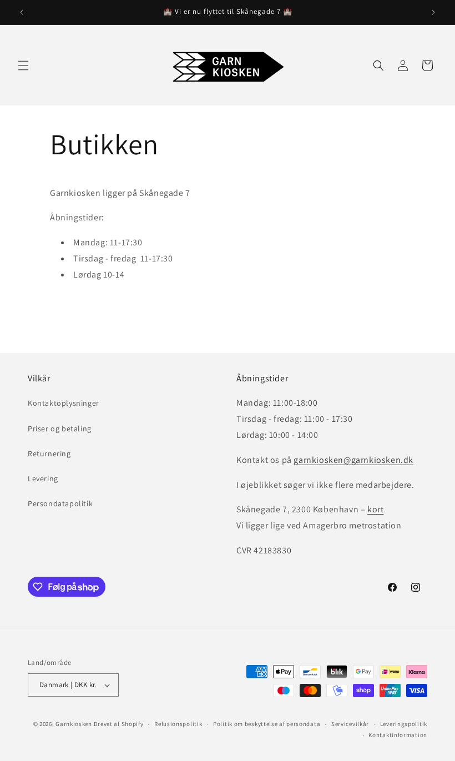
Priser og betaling (60, 429)
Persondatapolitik (60, 503)
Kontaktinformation (397, 735)
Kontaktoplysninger (63, 403)
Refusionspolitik (178, 724)
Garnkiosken (73, 724)
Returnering (49, 453)
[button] (23, 65)
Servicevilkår (350, 724)
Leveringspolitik (403, 724)
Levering (43, 478)
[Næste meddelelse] (433, 12)
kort (375, 509)
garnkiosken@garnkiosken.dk (353, 460)
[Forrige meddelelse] (21, 12)
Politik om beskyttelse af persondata (266, 724)
